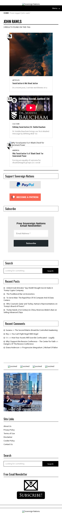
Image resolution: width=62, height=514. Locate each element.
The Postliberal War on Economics (20, 294)
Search (50, 271)
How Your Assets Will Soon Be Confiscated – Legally (33, 337)
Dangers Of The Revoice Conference (19, 344)
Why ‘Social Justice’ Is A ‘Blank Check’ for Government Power (27, 154)
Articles (16, 80)
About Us (7, 426)
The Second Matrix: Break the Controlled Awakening (36, 330)
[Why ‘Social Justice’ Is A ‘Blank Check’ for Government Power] (31, 144)
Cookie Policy (9, 440)
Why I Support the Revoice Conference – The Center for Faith (31, 341)
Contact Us (8, 444)
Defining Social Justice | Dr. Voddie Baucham (28, 126)
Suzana (9, 330)
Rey (7, 334)
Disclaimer (8, 437)
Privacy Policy (9, 430)
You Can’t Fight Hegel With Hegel (25, 334)
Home (6, 13)
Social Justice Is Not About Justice (25, 83)
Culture (15, 124)
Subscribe (31, 243)
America (15, 150)
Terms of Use (9, 433)
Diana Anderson (12, 347)
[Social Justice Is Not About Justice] (31, 54)
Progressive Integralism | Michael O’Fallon (40, 347)
